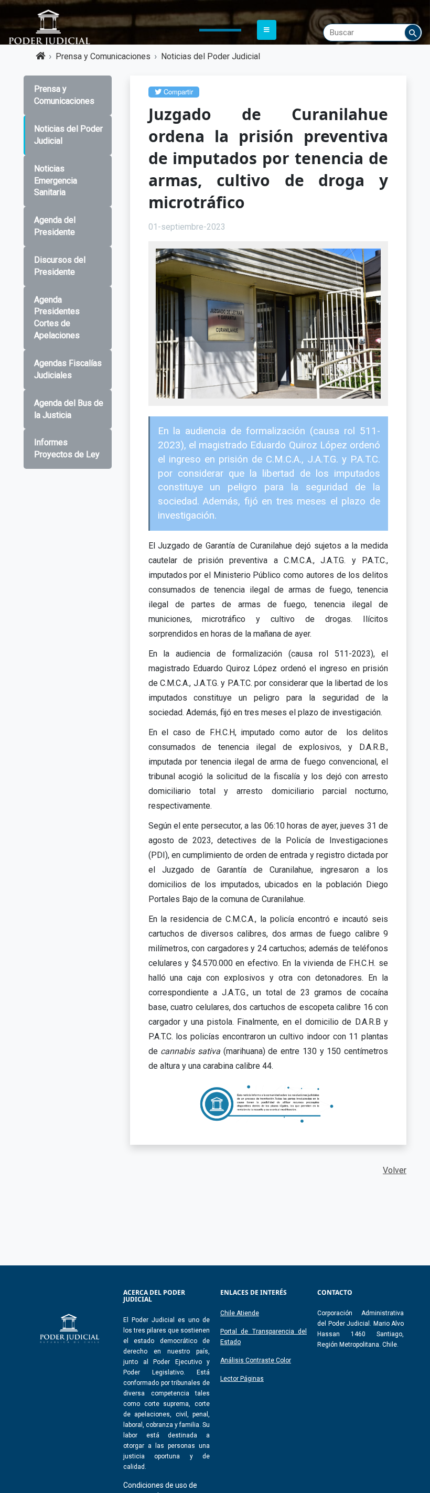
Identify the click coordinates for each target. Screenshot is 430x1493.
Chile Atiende (239, 1313)
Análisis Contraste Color (255, 1360)
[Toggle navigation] (266, 30)
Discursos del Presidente (59, 266)
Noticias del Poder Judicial (210, 56)
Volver (394, 1170)
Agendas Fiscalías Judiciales (68, 369)
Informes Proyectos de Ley (67, 448)
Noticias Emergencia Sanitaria (55, 181)
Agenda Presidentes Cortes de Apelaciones (57, 318)
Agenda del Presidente (55, 226)
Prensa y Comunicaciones (103, 56)
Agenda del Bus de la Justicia (68, 409)
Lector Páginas (242, 1378)
